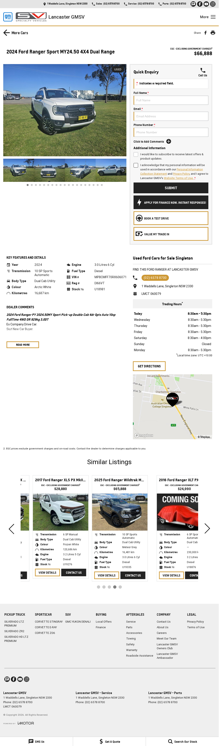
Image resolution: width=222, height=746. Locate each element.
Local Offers (104, 621)
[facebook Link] (199, 4)
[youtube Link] (206, 4)
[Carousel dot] (28, 184)
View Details (155, 575)
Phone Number (144, 125)
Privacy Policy (181, 174)
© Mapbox (204, 437)
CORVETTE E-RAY (46, 627)
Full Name (141, 93)
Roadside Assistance (139, 655)
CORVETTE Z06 (45, 633)
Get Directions (149, 366)
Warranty (131, 650)
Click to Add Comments (149, 141)
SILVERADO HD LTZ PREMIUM (16, 639)
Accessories (134, 633)
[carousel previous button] (6, 169)
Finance (101, 627)
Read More (23, 344)
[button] (64, 110)
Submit (171, 188)
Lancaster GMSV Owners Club (167, 646)
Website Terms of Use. (179, 178)
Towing (131, 638)
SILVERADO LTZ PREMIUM (14, 623)
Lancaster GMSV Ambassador (167, 656)
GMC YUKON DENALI (78, 621)
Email (138, 109)
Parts (129, 627)
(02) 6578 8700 (155, 278)
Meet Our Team (166, 638)
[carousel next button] (123, 169)
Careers (162, 633)
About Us (162, 627)
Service (131, 621)
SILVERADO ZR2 (14, 631)
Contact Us (181, 575)
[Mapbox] (144, 435)
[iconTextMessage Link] (193, 4)
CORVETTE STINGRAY (49, 621)
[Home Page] (25, 16)
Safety (130, 644)
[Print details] (212, 32)
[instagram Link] (212, 4)
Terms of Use (196, 627)
